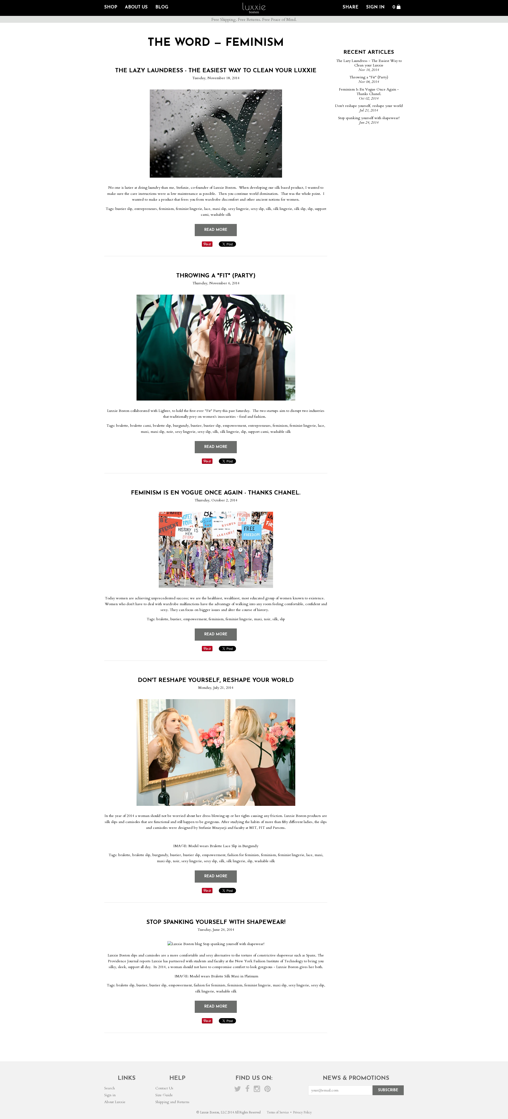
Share (351, 7)
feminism (166, 208)
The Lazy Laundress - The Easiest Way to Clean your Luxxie (215, 71)
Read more (215, 230)
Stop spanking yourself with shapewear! (215, 922)
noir (169, 431)
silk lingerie (282, 208)
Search (109, 1088)
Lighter (164, 410)
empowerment (234, 425)
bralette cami (140, 425)
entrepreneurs (145, 208)
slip (310, 208)
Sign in (110, 1095)
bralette (122, 425)
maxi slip (219, 208)
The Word (179, 43)
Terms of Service (278, 1112)
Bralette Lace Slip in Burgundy (234, 845)
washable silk (221, 214)
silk (268, 208)
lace (207, 208)
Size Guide (164, 1095)
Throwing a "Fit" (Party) (216, 276)
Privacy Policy (302, 1112)
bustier (196, 425)
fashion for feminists (243, 854)
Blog (161, 7)
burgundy (181, 425)
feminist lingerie (189, 208)
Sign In (375, 7)
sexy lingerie (238, 208)
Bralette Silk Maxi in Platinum (234, 976)
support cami (258, 431)
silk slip (300, 208)
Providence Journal (123, 961)
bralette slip (162, 425)
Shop (110, 7)
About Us (136, 7)
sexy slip (257, 208)
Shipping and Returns (172, 1101)
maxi (144, 431)
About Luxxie (114, 1101)
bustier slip (123, 208)
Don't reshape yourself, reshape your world (216, 680)
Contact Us (164, 1088)
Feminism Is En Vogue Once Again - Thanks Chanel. (216, 493)
